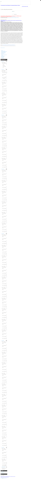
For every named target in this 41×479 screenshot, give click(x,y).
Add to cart (15, 14)
